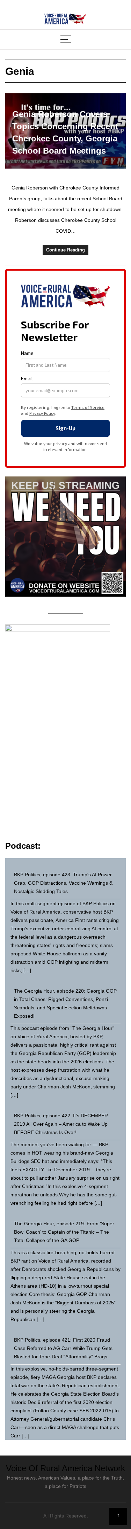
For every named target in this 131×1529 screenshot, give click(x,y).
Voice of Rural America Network (65, 1468)
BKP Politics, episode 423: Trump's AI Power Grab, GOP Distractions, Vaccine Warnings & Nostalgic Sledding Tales (63, 883)
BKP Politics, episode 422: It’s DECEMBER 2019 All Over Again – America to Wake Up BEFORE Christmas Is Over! (61, 1124)
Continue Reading (65, 250)
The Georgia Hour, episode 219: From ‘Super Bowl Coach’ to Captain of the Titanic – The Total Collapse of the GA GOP (64, 1232)
